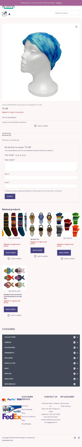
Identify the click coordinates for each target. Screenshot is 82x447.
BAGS (41, 368)
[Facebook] (79, 438)
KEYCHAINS (41, 358)
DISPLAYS (41, 373)
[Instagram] (75, 438)
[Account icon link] (9, 14)
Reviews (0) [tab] (6, 135)
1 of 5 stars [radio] (16, 155)
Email (7, 182)
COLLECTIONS (41, 337)
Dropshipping (26, 424)
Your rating (10, 155)
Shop (23, 413)
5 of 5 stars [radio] (25, 155)
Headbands (32, 105)
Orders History (66, 406)
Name (7, 174)
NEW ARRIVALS (40, 384)
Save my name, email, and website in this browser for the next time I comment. (34, 191)
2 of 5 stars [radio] (18, 155)
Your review (10, 160)
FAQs (23, 420)
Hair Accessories (22, 105)
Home (4, 105)
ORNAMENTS (41, 352)
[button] (76, 27)
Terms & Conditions (28, 417)
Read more (10, 253)
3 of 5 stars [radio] (20, 155)
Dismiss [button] (59, 3)
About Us (25, 406)
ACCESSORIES (11, 105)
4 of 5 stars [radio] (23, 155)
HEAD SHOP (41, 378)
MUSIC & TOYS (41, 363)
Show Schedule (27, 409)
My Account (65, 403)
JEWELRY (41, 342)
